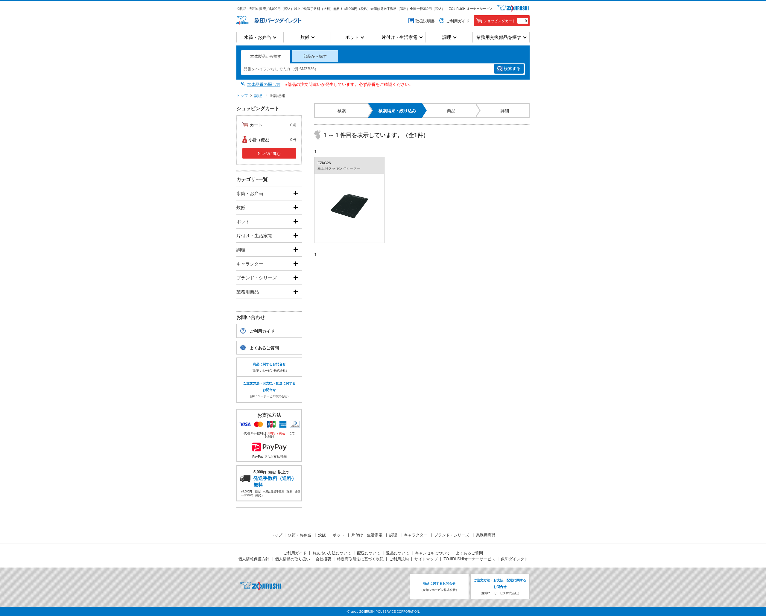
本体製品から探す (265, 56)
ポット (352, 37)
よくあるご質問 (264, 348)
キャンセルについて (432, 553)
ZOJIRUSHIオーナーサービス (471, 8)
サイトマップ (426, 559)
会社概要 (323, 559)
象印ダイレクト (514, 559)
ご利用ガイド (457, 21)
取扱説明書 (425, 21)
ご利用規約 (399, 559)
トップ (242, 95)
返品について (397, 553)
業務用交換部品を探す (498, 37)
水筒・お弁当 (257, 37)
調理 (446, 37)
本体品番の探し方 (263, 84)
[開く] (295, 193)
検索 (512, 68)
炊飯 (304, 37)
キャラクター (249, 263)
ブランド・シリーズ (256, 277)
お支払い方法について (331, 553)
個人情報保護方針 (253, 559)
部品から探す (315, 56)
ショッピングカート (505, 20)
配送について (368, 553)
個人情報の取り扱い (292, 559)
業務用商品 (247, 291)
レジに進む (271, 153)
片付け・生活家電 (399, 37)
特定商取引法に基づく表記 (360, 559)
